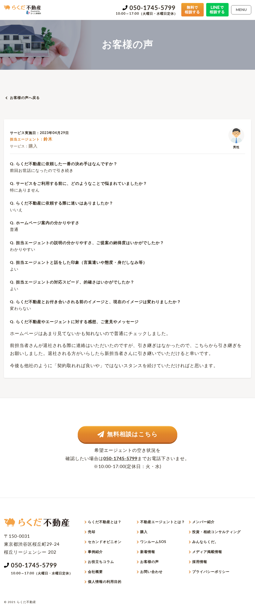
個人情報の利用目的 (105, 582)
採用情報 (199, 562)
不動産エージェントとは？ (162, 522)
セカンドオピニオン (105, 542)
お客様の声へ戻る (25, 98)
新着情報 (147, 552)
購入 (144, 532)
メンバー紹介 (203, 522)
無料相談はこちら (132, 434)
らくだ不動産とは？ (105, 522)
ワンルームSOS (153, 542)
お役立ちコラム (101, 562)
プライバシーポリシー (211, 572)
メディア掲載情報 (207, 552)
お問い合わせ (151, 572)
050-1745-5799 (152, 8)
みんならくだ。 (205, 542)
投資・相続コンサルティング (216, 532)
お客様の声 (149, 562)
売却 (91, 532)
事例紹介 (95, 552)
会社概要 (95, 572)
